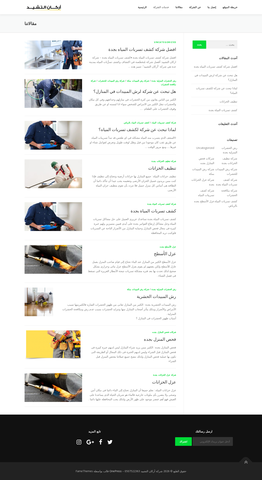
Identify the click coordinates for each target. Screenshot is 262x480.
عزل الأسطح (165, 253)
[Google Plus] (90, 442)
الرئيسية (142, 7)
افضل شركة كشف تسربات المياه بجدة (142, 49)
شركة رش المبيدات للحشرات (111, 80)
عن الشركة (195, 7)
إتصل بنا (212, 7)
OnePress (116, 471)
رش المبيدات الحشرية (156, 296)
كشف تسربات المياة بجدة (153, 211)
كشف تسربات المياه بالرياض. (136, 122)
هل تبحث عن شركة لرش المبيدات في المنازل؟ (134, 91)
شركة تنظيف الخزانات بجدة (164, 161)
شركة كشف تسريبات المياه (164, 122)
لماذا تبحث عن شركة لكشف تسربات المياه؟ (137, 129)
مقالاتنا (179, 7)
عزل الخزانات (164, 382)
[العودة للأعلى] (246, 462)
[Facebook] (100, 442)
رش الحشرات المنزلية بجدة (164, 80)
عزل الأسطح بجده (168, 246)
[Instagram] (79, 442)
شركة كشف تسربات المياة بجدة (161, 203)
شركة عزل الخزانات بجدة (164, 374)
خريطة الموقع (230, 7)
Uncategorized (165, 42)
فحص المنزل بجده (160, 339)
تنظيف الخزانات (162, 168)
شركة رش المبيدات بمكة (138, 80)
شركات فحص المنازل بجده (164, 332)
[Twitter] (110, 442)
